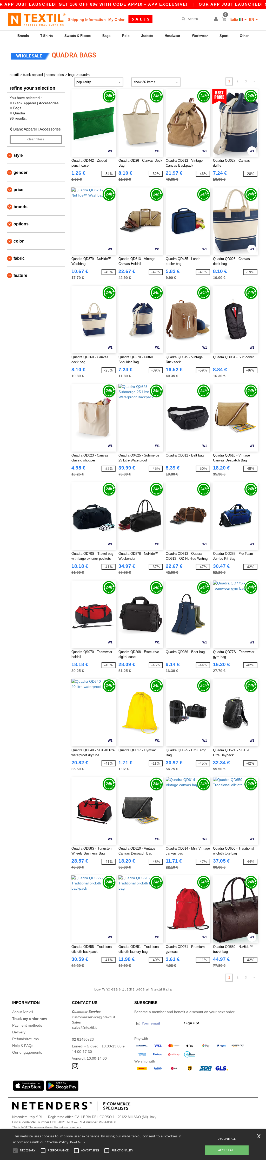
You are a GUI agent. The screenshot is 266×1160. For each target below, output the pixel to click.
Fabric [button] (19, 258)
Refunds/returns (25, 1039)
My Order (116, 19)
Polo (126, 36)
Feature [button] (20, 275)
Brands (23, 36)
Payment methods (27, 1025)
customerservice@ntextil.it (93, 1017)
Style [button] (18, 155)
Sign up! (191, 1023)
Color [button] (19, 241)
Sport (224, 36)
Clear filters (35, 139)
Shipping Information (87, 19)
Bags (106, 36)
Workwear (200, 36)
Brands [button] (21, 207)
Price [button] (18, 189)
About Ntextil (22, 1012)
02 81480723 (83, 1039)
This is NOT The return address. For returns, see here (46, 1127)
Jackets (147, 36)
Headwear (172, 36)
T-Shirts (46, 36)
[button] (216, 19)
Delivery (18, 1032)
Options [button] (21, 224)
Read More (77, 1142)
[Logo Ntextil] (36, 19)
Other (244, 36)
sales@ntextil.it (84, 1027)
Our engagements (27, 1052)
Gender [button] (21, 172)
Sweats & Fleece (77, 36)
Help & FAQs (22, 1046)
